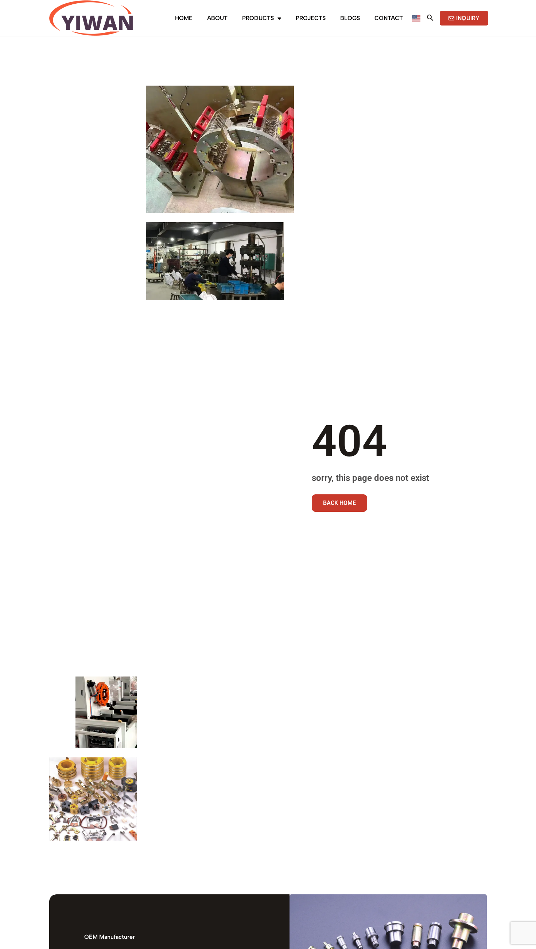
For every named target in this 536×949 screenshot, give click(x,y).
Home (184, 18)
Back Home (339, 502)
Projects (311, 18)
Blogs (350, 18)
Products (258, 18)
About (217, 18)
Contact (388, 18)
